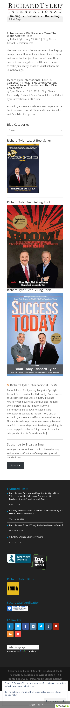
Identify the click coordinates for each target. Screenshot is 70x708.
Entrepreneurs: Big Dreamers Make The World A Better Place (31, 34)
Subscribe (15, 465)
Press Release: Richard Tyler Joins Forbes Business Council (36, 525)
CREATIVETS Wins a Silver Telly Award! (26, 537)
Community (13, 95)
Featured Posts (29, 95)
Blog (45, 39)
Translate (31, 651)
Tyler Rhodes (17, 91)
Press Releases (46, 95)
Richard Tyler (17, 39)
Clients (52, 39)
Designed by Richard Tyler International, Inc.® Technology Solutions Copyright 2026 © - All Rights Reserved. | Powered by (35, 674)
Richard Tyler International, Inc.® (33, 385)
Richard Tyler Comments (20, 43)
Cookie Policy (11, 695)
